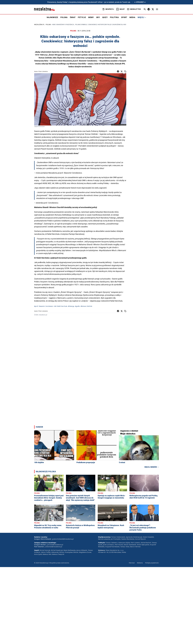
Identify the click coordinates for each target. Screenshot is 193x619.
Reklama (140, 563)
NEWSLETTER (135, 9)
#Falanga (71, 306)
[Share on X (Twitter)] (122, 71)
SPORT (124, 17)
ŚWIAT (72, 17)
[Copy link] (125, 71)
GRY (98, 17)
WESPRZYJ (109, 9)
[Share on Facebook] (118, 71)
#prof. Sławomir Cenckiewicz (43, 306)
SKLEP (122, 9)
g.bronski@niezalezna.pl (55, 545)
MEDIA (132, 17)
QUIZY (105, 17)
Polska (48, 24)
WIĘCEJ (141, 17)
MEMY (91, 17)
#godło (77, 306)
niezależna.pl (39, 24)
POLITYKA (114, 17)
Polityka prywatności (152, 563)
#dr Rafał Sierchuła (60, 306)
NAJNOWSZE (52, 17)
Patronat (132, 563)
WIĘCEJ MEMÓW (150, 467)
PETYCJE (82, 17)
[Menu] (157, 9)
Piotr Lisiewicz (43, 71)
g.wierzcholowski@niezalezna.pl (63, 539)
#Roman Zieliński (86, 306)
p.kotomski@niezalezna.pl (53, 547)
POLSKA (63, 17)
